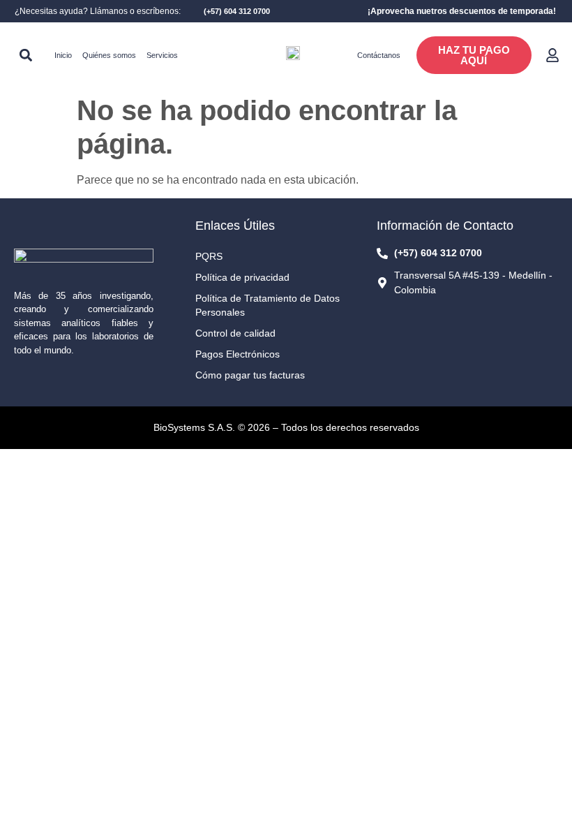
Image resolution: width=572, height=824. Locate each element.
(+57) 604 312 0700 (237, 11)
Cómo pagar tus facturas (250, 375)
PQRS (209, 256)
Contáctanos (378, 55)
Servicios (162, 55)
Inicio (63, 55)
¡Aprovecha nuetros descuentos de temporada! (462, 11)
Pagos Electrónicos (237, 354)
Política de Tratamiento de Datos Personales (267, 305)
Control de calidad (235, 333)
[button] (26, 55)
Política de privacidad (242, 277)
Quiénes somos (109, 55)
